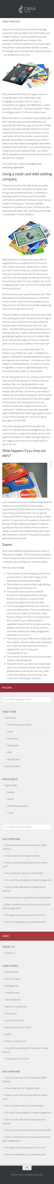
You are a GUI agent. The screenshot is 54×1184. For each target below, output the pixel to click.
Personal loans (12, 972)
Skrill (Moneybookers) (17, 806)
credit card (14, 40)
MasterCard (12, 738)
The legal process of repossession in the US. (25, 915)
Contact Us (10, 953)
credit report (15, 413)
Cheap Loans (11, 1013)
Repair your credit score (16, 1006)
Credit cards (10, 717)
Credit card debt (12, 766)
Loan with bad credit (14, 1020)
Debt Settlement (13, 999)
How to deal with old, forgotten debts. (22, 855)
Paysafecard (13, 745)
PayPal (10, 799)
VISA (9, 752)
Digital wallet (11, 785)
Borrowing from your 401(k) (18, 1027)
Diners (10, 731)
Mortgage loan (12, 985)
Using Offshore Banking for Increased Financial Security (25, 1050)
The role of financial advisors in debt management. (28, 880)
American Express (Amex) (19, 724)
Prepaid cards (13, 759)
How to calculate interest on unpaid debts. (24, 873)
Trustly (10, 813)
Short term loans (13, 979)
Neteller (11, 792)
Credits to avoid (12, 992)
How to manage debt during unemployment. (25, 922)
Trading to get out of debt (17, 1058)
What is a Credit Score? (15, 1041)
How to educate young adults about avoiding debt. (28, 897)
